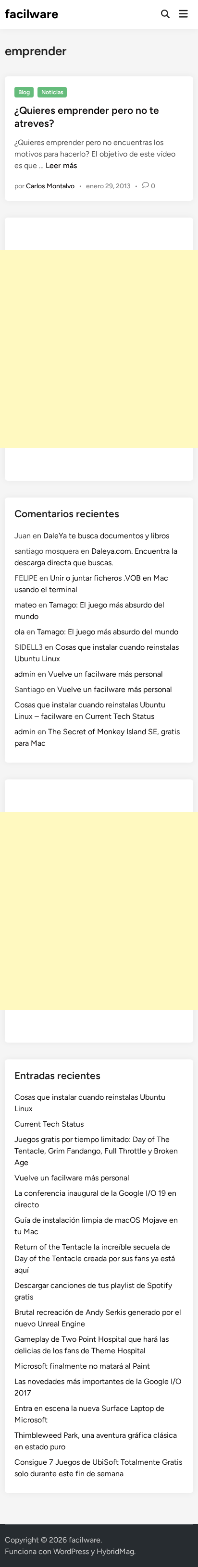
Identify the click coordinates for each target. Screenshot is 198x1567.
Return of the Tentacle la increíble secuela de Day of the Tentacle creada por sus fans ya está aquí (94, 1258)
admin (25, 674)
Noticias (52, 92)
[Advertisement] (99, 349)
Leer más (61, 165)
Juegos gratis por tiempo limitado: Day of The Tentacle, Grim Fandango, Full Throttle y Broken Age (96, 1151)
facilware (31, 14)
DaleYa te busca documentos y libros (106, 535)
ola (19, 631)
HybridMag (115, 1551)
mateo (25, 604)
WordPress (71, 1551)
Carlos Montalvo (50, 186)
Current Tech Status (119, 716)
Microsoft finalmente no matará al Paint (82, 1366)
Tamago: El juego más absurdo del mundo (107, 631)
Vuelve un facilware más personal (105, 674)
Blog (24, 92)
